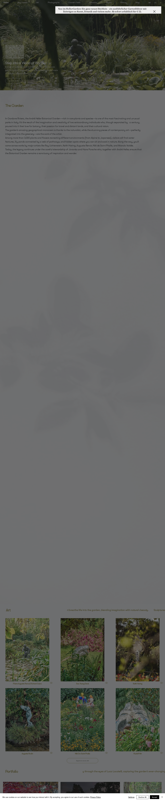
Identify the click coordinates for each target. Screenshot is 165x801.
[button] (154, 11)
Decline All (142, 797)
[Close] (162, 797)
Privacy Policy (95, 797)
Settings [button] (131, 797)
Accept (154, 797)
